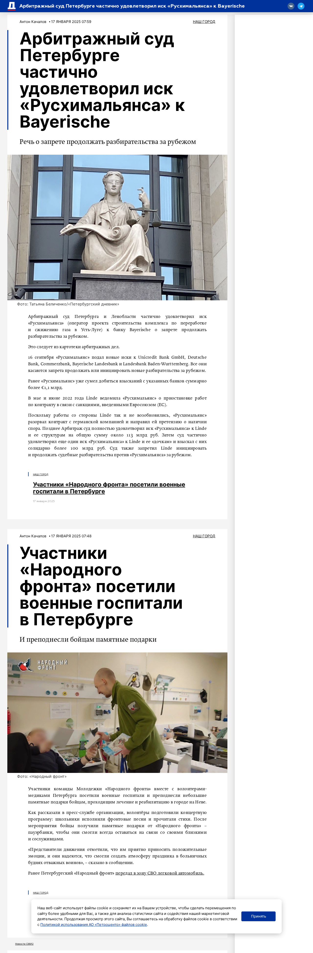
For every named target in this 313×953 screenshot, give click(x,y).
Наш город (204, 21)
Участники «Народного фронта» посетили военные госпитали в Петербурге (109, 488)
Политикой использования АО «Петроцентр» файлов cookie (93, 924)
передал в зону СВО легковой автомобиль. (159, 873)
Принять (258, 916)
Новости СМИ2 (24, 943)
